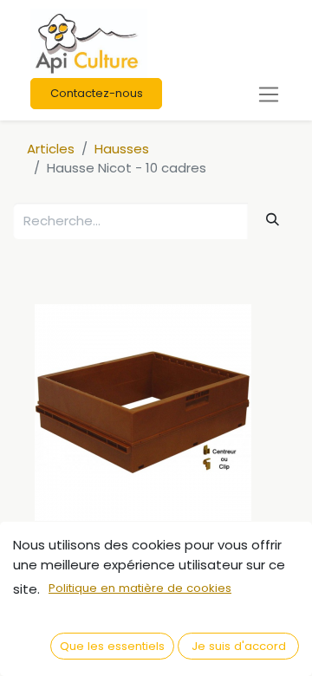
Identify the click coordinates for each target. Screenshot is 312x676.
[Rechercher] (273, 220)
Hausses (121, 149)
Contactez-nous (96, 93)
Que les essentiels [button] (112, 646)
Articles (51, 149)
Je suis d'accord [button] (239, 646)
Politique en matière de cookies (140, 588)
